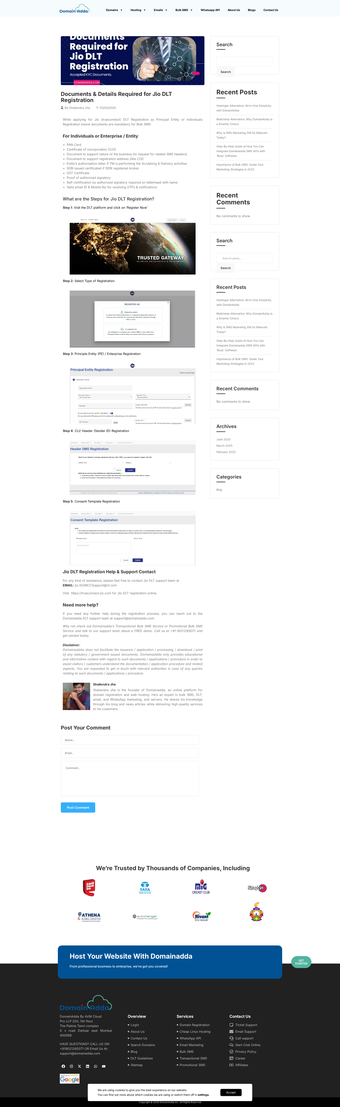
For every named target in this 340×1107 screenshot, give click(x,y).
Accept (231, 1092)
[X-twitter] (79, 1066)
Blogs (252, 10)
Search (224, 44)
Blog (219, 489)
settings (203, 1094)
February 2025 (226, 452)
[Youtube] (103, 1066)
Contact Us (270, 10)
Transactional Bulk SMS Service (139, 626)
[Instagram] (71, 1066)
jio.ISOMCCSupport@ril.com (96, 585)
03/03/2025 (108, 108)
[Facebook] (63, 1066)
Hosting (136, 10)
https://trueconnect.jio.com (91, 593)
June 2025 (223, 439)
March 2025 (224, 445)
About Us (234, 10)
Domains (112, 10)
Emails (158, 10)
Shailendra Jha (79, 108)
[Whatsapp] (95, 1066)
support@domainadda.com (134, 618)
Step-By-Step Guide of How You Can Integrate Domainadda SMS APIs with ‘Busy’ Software (240, 151)
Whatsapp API (210, 10)
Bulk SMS (182, 10)
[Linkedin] (87, 1066)
